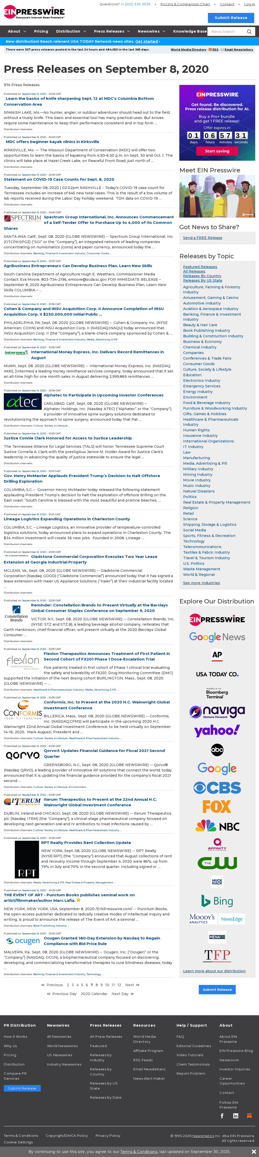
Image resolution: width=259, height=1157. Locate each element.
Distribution (14, 1064)
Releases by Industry (101, 1057)
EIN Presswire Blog (236, 1051)
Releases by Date (105, 1097)
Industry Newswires (64, 1064)
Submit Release (231, 17)
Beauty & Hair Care (200, 325)
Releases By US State (202, 280)
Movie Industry (197, 480)
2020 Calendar (94, 993)
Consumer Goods (98, 253)
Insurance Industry (200, 435)
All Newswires (59, 1036)
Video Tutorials (190, 1055)
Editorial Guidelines (194, 1046)
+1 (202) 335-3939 (136, 4)
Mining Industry (197, 474)
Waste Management (201, 569)
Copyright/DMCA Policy (67, 1136)
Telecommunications (202, 547)
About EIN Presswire (228, 1039)
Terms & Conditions (21, 1136)
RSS (215, 49)
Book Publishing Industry (50, 925)
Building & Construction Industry (213, 336)
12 (119, 985)
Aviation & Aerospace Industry (211, 308)
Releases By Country (202, 276)
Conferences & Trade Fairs (207, 358)
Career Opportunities (232, 1080)
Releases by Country (101, 1071)
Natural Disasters (199, 491)
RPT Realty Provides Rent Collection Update (86, 842)
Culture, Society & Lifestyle (50, 425)
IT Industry (193, 446)
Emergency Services (202, 386)
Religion (190, 508)
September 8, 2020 (34, 94)
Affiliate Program (148, 1051)
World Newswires (62, 1046)
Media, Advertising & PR (102, 339)
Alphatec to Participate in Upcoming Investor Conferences (104, 395)
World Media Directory (188, 49)
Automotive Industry (202, 303)
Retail (188, 513)
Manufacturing (196, 458)
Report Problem (191, 1073)
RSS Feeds (143, 1060)
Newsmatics (203, 1136)
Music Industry (196, 485)
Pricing (185, 4)
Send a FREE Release (202, 237)
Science (190, 519)
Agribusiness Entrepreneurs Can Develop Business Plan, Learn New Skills (78, 265)
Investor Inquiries (235, 1069)
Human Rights (196, 430)
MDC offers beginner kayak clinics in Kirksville (52, 141)
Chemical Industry (200, 347)
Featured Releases (200, 267)
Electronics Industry (201, 380)
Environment (77, 787)
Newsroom (229, 1060)
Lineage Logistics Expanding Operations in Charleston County (67, 518)
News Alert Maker (149, 1078)
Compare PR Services (15, 1075)
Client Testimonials (193, 1064)
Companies (193, 352)
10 (107, 985)
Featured (98, 1046)
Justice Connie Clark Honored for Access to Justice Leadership (68, 438)
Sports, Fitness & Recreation (209, 535)
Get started (146, 41)
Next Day (120, 993)
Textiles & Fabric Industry (206, 552)
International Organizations (208, 441)
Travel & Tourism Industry (206, 558)
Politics (190, 496)
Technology (94, 974)
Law (187, 452)
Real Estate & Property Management (89, 882)
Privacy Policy (108, 1136)
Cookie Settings (18, 1142)
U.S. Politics (193, 563)
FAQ (180, 1036)
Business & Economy (202, 341)
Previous (55, 985)
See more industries (201, 583)
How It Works (15, 1036)
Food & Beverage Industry (206, 402)
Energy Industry (198, 391)
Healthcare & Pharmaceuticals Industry (58, 689)
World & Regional (199, 574)
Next (129, 985)
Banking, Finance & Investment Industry (59, 253)
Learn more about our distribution (214, 971)
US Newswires (59, 1055)
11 (113, 985)
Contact (227, 4)
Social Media (194, 530)
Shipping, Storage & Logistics (209, 524)
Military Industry (198, 469)
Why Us (10, 1046)
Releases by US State (104, 1085)
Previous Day (64, 993)
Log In (249, 4)
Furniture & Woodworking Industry (215, 408)
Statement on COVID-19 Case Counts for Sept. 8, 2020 (59, 179)
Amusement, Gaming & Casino (211, 297)
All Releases (194, 271)
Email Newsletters (239, 49)
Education (192, 375)
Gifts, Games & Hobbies (204, 414)
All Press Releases (106, 1036)
